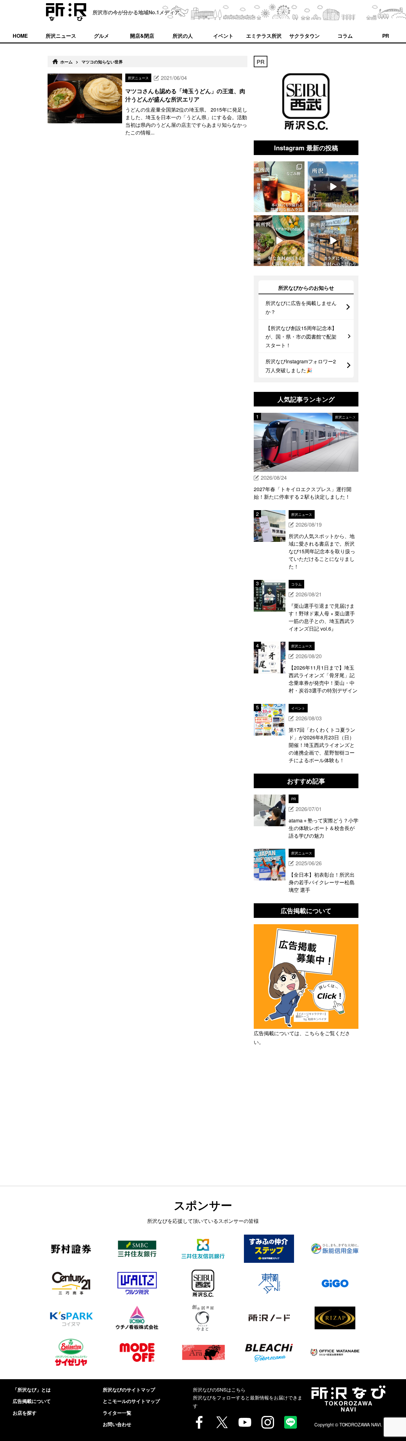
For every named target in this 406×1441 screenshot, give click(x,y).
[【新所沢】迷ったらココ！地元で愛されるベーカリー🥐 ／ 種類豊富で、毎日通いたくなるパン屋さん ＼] (333, 240)
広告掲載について (32, 1401)
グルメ (101, 35)
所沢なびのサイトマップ (129, 1389)
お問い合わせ (117, 1424)
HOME (20, 35)
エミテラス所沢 (264, 35)
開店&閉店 (142, 35)
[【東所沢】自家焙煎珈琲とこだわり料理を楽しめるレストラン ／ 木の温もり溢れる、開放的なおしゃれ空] (279, 186)
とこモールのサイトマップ (131, 1401)
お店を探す (24, 1412)
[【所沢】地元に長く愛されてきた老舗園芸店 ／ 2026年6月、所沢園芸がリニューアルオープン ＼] (333, 186)
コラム (345, 35)
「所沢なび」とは (32, 1389)
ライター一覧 (117, 1412)
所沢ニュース (61, 35)
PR (386, 35)
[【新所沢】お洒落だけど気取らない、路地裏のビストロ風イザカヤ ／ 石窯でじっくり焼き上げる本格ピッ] (279, 240)
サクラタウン (304, 35)
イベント (223, 35)
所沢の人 (183, 35)
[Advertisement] (306, 1130)
